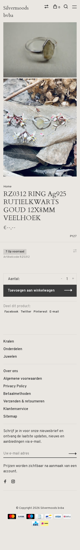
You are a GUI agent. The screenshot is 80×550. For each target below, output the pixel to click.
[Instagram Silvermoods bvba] (13, 482)
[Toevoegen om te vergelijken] (75, 251)
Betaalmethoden (17, 394)
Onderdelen (12, 349)
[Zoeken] (66, 7)
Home (7, 187)
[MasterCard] (12, 518)
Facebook (11, 312)
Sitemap (10, 416)
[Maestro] (30, 518)
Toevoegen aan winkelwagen (31, 290)
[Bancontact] (49, 518)
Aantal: (14, 279)
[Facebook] (5, 482)
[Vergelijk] (47, 7)
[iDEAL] (45, 525)
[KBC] (36, 525)
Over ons (10, 371)
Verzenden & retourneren (23, 401)
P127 (73, 236)
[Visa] (58, 518)
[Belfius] (67, 518)
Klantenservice (15, 409)
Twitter (26, 312)
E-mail (54, 312)
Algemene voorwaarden (22, 379)
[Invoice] (40, 518)
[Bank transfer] (21, 518)
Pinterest (40, 312)
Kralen (8, 341)
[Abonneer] (71, 454)
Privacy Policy (15, 386)
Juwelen (10, 357)
